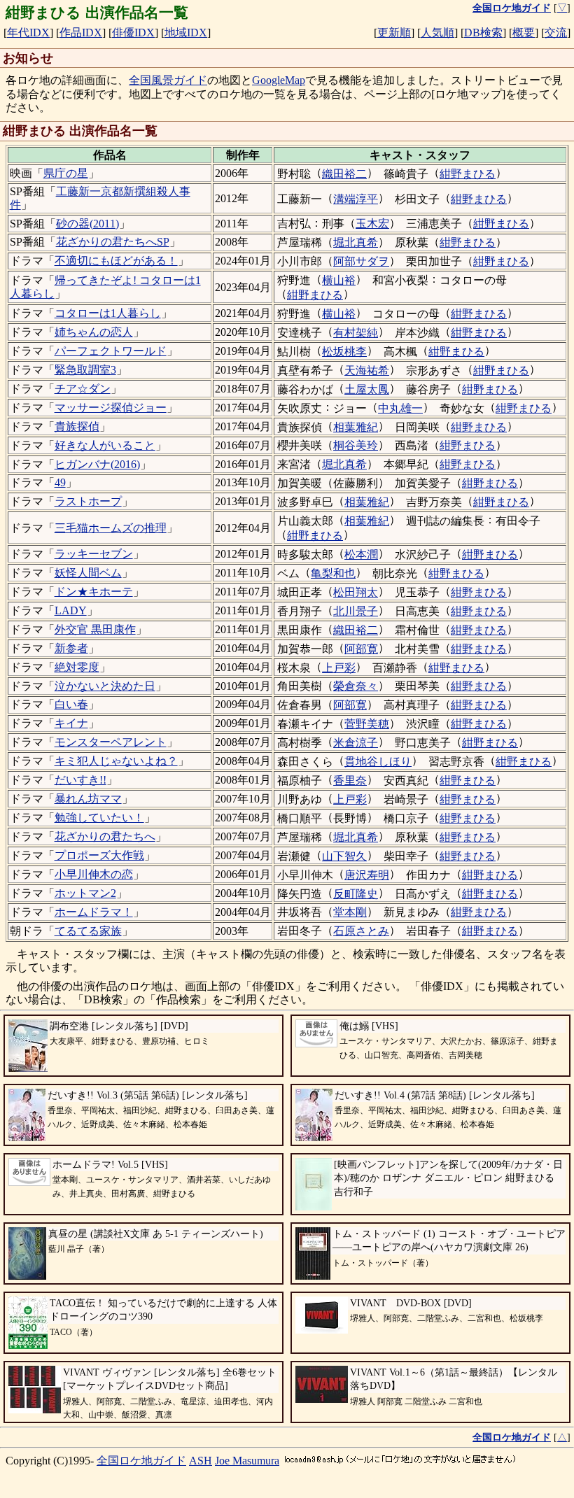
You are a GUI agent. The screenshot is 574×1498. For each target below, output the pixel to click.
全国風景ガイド (168, 80)
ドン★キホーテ (94, 592)
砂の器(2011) (87, 223)
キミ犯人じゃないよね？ (116, 761)
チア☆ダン (83, 389)
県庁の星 (65, 173)
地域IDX (185, 32)
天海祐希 (366, 370)
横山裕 (339, 280)
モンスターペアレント (111, 742)
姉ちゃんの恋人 (94, 332)
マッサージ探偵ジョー (111, 408)
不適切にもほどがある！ (116, 261)
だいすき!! (80, 780)
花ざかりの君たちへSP (112, 242)
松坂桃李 (344, 352)
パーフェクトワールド (111, 351)
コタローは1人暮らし (108, 313)
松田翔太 (355, 592)
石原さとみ (361, 931)
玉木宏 (372, 223)
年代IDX (28, 32)
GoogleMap (278, 80)
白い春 (71, 704)
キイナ (71, 723)
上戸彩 (339, 668)
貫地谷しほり (378, 762)
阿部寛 (361, 649)
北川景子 (355, 611)
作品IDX (80, 32)
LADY (71, 610)
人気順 (437, 32)
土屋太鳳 (366, 389)
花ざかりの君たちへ (105, 836)
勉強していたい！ (99, 818)
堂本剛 (350, 912)
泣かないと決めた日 (105, 686)
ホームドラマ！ (94, 912)
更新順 (394, 32)
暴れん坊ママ (88, 799)
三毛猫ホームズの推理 (111, 528)
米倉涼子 (355, 743)
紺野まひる (468, 174)
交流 (556, 32)
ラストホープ (88, 501)
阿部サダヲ (361, 261)
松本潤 (361, 554)
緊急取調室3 (85, 370)
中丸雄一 (400, 408)
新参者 (71, 648)
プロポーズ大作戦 (99, 855)
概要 (523, 32)
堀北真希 (355, 242)
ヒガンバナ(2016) (97, 464)
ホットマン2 (85, 893)
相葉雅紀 (355, 427)
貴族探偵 (77, 426)
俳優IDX (133, 32)
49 (60, 482)
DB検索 (483, 32)
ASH (200, 1461)
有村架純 (355, 333)
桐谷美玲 (355, 445)
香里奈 (350, 780)
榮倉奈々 (355, 686)
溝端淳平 (355, 199)
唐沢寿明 (366, 875)
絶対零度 (77, 667)
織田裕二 (344, 174)
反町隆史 (355, 894)
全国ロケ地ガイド (141, 1461)
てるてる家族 (88, 931)
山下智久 (344, 856)
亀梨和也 (333, 573)
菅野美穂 (366, 724)
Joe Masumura (247, 1461)
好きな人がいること (105, 445)
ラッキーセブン (94, 554)
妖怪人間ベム (88, 573)
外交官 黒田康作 (95, 629)
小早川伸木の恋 (94, 874)
